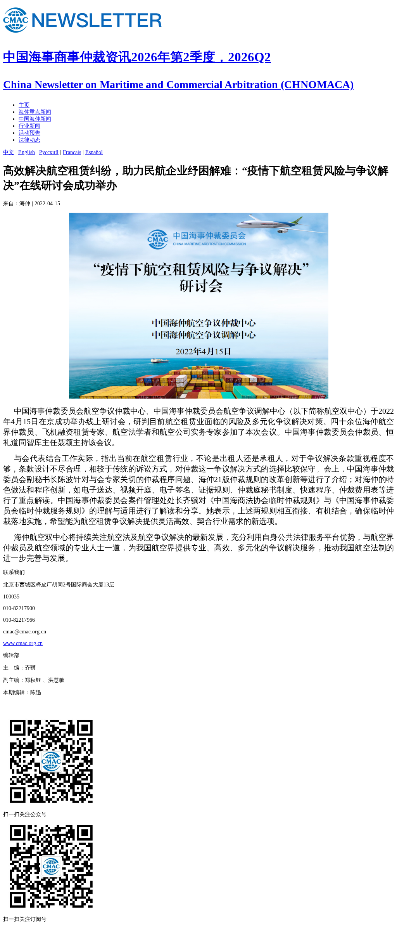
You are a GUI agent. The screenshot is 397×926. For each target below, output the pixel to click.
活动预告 (29, 133)
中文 (8, 152)
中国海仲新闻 (35, 119)
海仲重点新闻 (35, 112)
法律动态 (29, 140)
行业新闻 (29, 126)
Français (72, 152)
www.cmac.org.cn (23, 643)
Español (94, 152)
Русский (49, 152)
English (26, 152)
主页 (24, 105)
